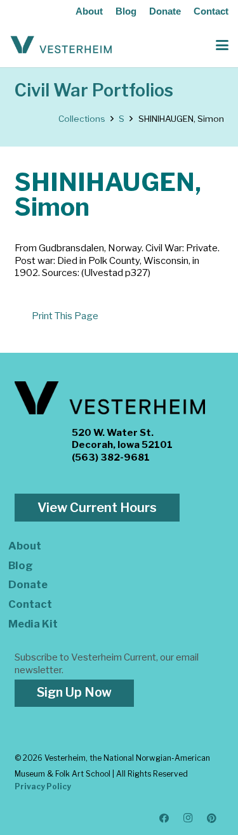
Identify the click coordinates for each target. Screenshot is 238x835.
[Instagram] (188, 818)
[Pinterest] (212, 818)
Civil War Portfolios (94, 90)
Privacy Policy (43, 786)
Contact (211, 11)
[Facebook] (164, 818)
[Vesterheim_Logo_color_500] (61, 45)
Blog (126, 11)
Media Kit (33, 623)
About (89, 11)
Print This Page (65, 316)
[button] (222, 45)
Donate (165, 11)
